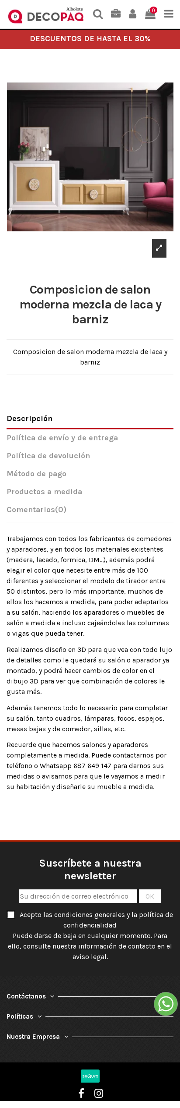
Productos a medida (44, 491)
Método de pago (36, 473)
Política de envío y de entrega (62, 437)
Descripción (29, 418)
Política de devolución (48, 455)
